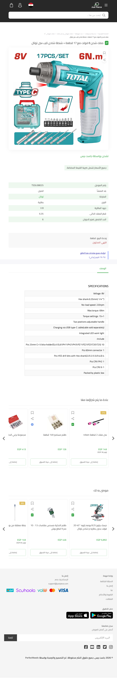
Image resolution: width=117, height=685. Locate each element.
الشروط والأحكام (106, 594)
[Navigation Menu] (106, 5)
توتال (41, 196)
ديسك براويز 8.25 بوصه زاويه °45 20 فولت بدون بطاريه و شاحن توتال (90, 527)
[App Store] (77, 615)
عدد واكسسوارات (90, 33)
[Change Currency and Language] (30, 5)
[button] (104, 53)
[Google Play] (101, 615)
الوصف (102, 268)
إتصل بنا (109, 586)
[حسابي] (20, 5)
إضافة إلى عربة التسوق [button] (98, 462)
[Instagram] (111, 647)
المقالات (109, 599)
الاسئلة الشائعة (106, 581)
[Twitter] (105, 647)
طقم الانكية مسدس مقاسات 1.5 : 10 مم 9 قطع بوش (48, 527)
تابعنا (10, 637)
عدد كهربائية (79, 33)
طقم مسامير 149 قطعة (64, 435)
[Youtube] (92, 647)
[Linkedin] (98, 647)
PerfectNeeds (32, 658)
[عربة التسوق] (11, 5)
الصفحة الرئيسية (103, 33)
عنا (112, 590)
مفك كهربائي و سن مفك (65, 33)
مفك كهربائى (50, 33)
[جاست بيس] (96, 5)
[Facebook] (86, 647)
